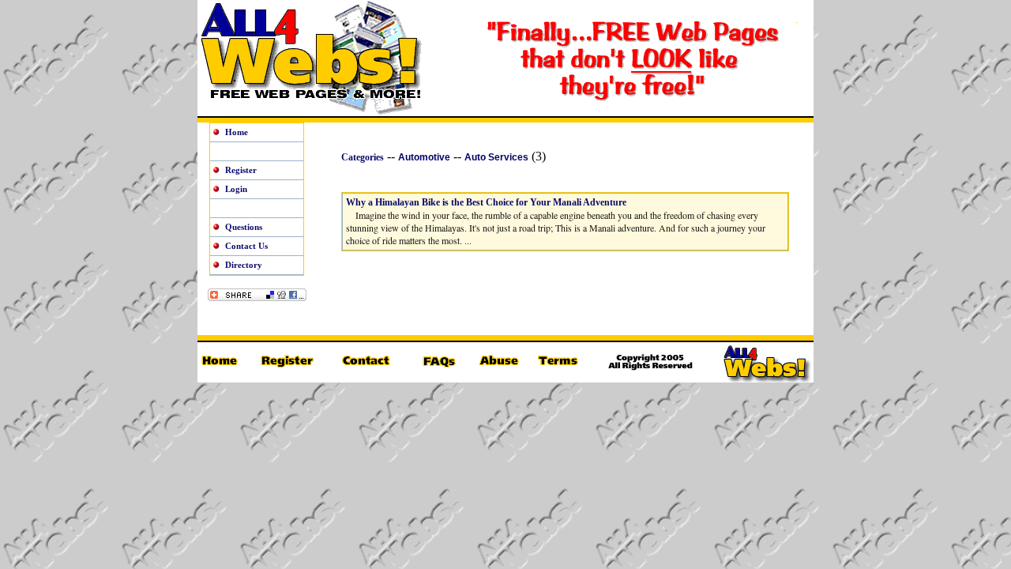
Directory (243, 264)
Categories (362, 157)
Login (236, 189)
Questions (243, 227)
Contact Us (246, 246)
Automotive (424, 157)
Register (241, 170)
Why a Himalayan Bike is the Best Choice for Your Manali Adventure (486, 202)
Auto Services (496, 157)
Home (236, 132)
